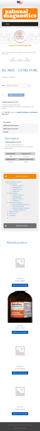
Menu (7, 24)
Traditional (16, 191)
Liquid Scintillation (11, 52)
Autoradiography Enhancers (21, 204)
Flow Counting (13, 193)
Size (3, 85)
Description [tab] (7, 122)
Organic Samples (18, 189)
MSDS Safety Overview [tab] (10, 129)
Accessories (12, 213)
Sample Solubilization (19, 210)
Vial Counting (13, 184)
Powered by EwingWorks (20, 428)
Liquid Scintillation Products (13, 182)
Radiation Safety (14, 212)
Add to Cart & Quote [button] (20, 332)
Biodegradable (17, 187)
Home (3, 52)
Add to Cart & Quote (16, 95)
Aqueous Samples (18, 186)
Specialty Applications (15, 202)
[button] (20, 176)
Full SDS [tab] (5, 132)
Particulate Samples (18, 206)
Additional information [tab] (11, 125)
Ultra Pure (27, 52)
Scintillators (20, 52)
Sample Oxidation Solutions (21, 208)
